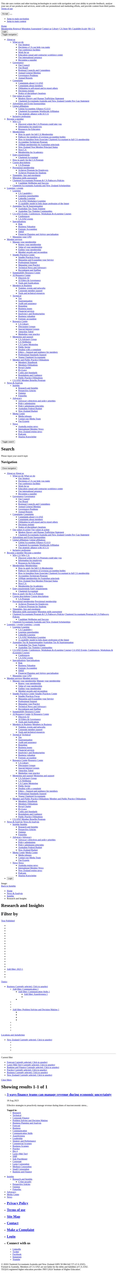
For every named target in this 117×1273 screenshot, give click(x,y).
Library (55, 28)
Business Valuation (26, 226)
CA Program (24, 165)
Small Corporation (21, 1169)
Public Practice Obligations (30, 378)
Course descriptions (21, 162)
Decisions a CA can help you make (34, 47)
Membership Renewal (11, 28)
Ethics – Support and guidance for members (38, 352)
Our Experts (23, 421)
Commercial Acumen (22, 1143)
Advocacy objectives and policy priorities (37, 401)
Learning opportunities (28, 196)
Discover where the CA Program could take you (40, 124)
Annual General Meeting (29, 73)
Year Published (8, 921)
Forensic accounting (27, 319)
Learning (17, 190)
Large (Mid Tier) (20, 1154)
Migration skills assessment (25, 178)
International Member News (31, 429)
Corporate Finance (21, 1118)
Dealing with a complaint (29, 349)
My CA (91, 28)
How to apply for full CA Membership (35, 134)
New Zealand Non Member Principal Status (38, 147)
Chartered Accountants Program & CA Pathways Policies (38, 180)
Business (17, 1128)
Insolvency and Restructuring (31, 313)
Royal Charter (24, 367)
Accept (5, 14)
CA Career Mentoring (28, 344)
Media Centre (19, 413)
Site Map (13, 1216)
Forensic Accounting (27, 229)
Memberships (19, 132)
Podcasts (22, 434)
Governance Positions (28, 75)
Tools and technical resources (31, 293)
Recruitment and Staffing (29, 270)
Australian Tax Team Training (31, 208)
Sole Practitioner (20, 1159)
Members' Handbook (27, 362)
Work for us (23, 52)
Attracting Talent (25, 331)
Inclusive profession (22, 116)
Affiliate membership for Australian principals (38, 144)
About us (11, 39)
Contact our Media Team (29, 419)
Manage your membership (24, 242)
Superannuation (25, 301)
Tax (20, 298)
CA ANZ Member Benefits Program (29, 380)
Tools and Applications (28, 283)
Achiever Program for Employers (33, 170)
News (15, 424)
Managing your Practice (29, 265)
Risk (20, 224)
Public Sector (24, 347)
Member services (14, 239)
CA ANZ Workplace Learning (32, 201)
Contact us (47, 28)
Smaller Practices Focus (29, 257)
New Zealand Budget (28, 411)
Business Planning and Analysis (27, 1123)
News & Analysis (15, 383)
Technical (17, 296)
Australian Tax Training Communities (35, 211)
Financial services (26, 311)
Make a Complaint (20, 1230)
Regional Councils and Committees (34, 70)
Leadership (18, 1138)
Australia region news (28, 426)
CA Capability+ (25, 193)
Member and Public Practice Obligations (31, 360)
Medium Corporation (22, 1166)
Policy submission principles (31, 406)
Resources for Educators (29, 129)
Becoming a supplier (27, 60)
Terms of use (7, 8)
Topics (4, 981)
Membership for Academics (30, 152)
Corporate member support (30, 290)
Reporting (22, 306)
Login (4, 31)
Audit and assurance (27, 303)
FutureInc (22, 395)
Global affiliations (21, 106)
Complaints (18, 80)
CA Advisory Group (27, 339)
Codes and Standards (27, 372)
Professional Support (27, 262)
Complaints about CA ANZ (30, 83)
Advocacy (17, 398)
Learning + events (15, 188)
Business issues (25, 308)
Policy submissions (26, 403)
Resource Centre (20, 321)
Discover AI (23, 278)
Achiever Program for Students (32, 173)
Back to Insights (8, 886)
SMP (15, 1156)
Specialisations (19, 221)
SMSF (21, 231)
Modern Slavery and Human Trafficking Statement (41, 98)
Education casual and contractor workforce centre (40, 55)
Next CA (22, 149)
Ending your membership (29, 249)
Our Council (24, 65)
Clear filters (6, 1080)
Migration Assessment (31, 28)
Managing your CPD (22, 237)
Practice (16, 1148)
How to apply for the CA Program (28, 160)
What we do (18, 42)
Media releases (25, 416)
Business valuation (26, 316)
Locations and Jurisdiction (13, 1035)
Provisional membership (23, 167)
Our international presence (30, 57)
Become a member (15, 119)
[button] (9, 34)
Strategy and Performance (24, 1141)
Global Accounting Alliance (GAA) (34, 108)
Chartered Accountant (28, 157)
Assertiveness (19, 1136)
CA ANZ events (25, 219)
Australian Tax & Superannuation (28, 206)
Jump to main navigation (18, 19)
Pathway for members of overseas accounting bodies (41, 137)
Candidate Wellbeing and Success (33, 183)
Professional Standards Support (32, 354)
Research (17, 1113)
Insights (16, 385)
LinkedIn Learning (26, 198)
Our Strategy (24, 44)
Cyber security (24, 1181)
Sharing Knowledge (27, 436)
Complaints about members (30, 85)
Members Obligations (28, 365)
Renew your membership (29, 244)
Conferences (24, 216)
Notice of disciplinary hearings (32, 93)
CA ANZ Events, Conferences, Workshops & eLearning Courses (42, 214)
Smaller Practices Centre (24, 255)
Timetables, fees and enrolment (26, 175)
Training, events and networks (31, 288)
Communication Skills (23, 1133)
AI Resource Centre (22, 275)
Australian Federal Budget (30, 408)
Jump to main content (16, 21)
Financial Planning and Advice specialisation (38, 234)
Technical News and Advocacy (32, 267)
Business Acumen (21, 1146)
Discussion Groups (26, 326)
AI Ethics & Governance (29, 280)
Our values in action (22, 96)
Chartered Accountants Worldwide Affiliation (38, 111)
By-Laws (22, 370)
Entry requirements (21, 155)
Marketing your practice (29, 334)
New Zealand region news (30, 431)
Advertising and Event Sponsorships (29, 103)
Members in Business (22, 285)
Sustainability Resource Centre (26, 272)
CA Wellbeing (24, 342)
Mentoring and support (23, 337)
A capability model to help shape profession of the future (43, 203)
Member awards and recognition (32, 252)
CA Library (23, 324)
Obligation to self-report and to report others (38, 88)
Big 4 (15, 1151)
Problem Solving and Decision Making (30, 1120)
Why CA (17, 121)
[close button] (11, 14)
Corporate (17, 1161)
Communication (20, 1130)
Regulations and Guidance (30, 375)
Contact (12, 1223)
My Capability (74, 28)
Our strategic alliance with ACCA (33, 114)
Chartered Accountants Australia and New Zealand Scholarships (41, 185)
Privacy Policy (17, 1203)
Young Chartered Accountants (31, 357)
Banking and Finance (22, 1171)
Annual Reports (25, 78)
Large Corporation (21, 1164)
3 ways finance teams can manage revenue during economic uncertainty (59, 1094)
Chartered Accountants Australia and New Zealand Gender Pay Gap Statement (53, 101)
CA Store (63, 28)
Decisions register (26, 91)
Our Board (23, 67)
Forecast (16, 1125)
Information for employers (30, 126)
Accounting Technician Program (33, 142)
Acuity (84, 28)
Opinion (22, 393)
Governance (18, 62)
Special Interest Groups (28, 329)
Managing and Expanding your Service (36, 260)
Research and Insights (28, 388)
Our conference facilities (29, 50)
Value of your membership (30, 247)
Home (4, 26)
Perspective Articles (27, 390)
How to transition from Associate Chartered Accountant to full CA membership (53, 139)
